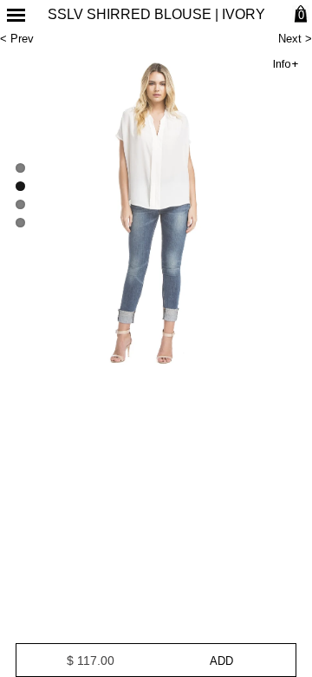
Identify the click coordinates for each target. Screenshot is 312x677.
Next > (295, 38)
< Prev (17, 38)
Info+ (285, 63)
